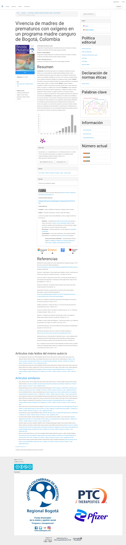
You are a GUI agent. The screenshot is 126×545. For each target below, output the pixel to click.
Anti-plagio (84, 61)
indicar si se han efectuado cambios (62, 223)
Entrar (123, 1)
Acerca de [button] (26, 6)
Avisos (20, 6)
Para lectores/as (87, 130)
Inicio (18, 13)
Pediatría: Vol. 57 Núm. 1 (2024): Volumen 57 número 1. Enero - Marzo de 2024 (58, 394)
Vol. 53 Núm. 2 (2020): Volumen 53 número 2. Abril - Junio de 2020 (44, 13)
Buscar (119, 6)
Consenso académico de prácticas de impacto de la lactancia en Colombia (45, 383)
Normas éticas (85, 83)
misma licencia (64, 235)
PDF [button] (25, 72)
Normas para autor (86, 48)
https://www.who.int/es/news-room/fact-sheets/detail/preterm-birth (54, 333)
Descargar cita (61, 162)
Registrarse (116, 1)
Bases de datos (85, 64)
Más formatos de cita (46, 162)
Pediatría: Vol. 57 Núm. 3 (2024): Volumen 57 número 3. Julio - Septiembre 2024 (38, 414)
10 (24, 446)
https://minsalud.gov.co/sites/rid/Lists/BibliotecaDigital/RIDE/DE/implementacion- (57, 267)
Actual (7, 6)
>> (26, 446)
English (87, 26)
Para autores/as (87, 134)
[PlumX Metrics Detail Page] (42, 141)
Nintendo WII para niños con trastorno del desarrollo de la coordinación (60, 412)
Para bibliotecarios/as (88, 137)
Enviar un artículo (88, 14)
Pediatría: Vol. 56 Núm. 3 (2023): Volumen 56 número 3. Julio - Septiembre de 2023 (56, 390)
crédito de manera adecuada (63, 221)
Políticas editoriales (87, 51)
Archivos (13, 6)
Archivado (84, 58)
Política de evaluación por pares (89, 55)
